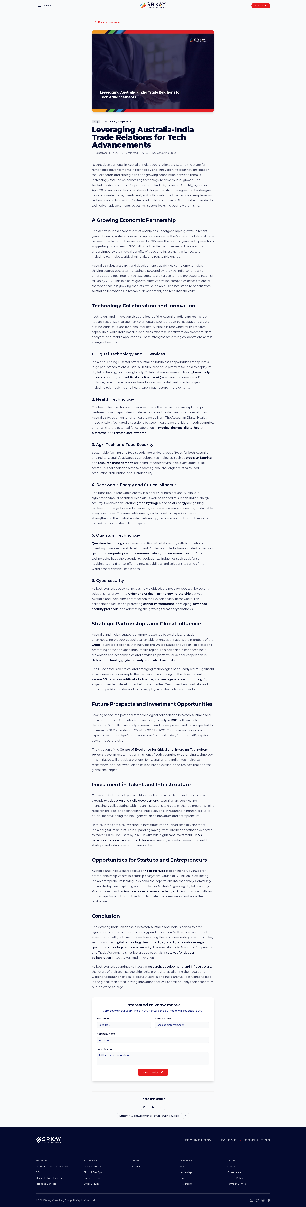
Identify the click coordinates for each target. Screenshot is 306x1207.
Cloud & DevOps (93, 1172)
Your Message (105, 1049)
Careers (183, 1178)
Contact (231, 1166)
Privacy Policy (235, 1178)
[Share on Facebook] (162, 1107)
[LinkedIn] (251, 1200)
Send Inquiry (150, 1072)
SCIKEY (136, 1166)
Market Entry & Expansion (50, 1178)
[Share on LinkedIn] (144, 1107)
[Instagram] (263, 1200)
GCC (38, 1172)
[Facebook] (268, 1200)
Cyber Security (92, 1183)
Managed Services (46, 1183)
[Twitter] (257, 1200)
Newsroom (185, 1183)
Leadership (185, 1172)
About (182, 1166)
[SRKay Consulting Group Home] (153, 5)
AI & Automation (93, 1166)
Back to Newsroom (109, 22)
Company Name (106, 1033)
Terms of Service (236, 1183)
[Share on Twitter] (153, 1107)
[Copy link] (186, 1116)
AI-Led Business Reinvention (52, 1166)
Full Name (103, 1018)
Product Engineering (95, 1178)
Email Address (163, 1018)
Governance (234, 1172)
